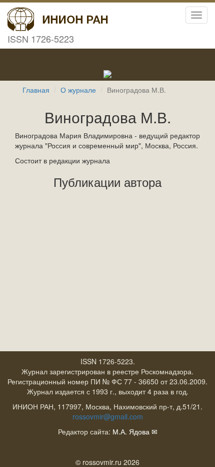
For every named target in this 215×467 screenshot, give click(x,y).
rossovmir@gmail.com (107, 416)
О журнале (78, 90)
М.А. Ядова (131, 431)
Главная (36, 90)
